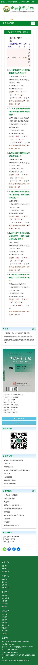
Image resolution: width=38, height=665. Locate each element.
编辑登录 (4, 606)
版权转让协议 (6, 587)
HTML (25, 92)
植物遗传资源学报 (10, 480)
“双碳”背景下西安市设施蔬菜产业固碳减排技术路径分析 (19, 112)
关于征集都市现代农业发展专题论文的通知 (18, 336)
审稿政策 (4, 595)
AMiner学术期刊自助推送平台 (14, 515)
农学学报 (7, 463)
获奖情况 (4, 568)
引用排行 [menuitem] (4, 633)
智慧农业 (7, 502)
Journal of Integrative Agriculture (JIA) (17, 470)
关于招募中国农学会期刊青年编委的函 (16, 333)
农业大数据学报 (9, 498)
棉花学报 (7, 473)
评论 (16, 104)
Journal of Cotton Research (13, 460)
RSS (20, 423)
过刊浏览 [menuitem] (4, 620)
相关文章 (23, 101)
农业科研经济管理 (10, 483)
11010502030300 (30, 655)
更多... (34, 329)
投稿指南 (4, 582)
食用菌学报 (8, 477)
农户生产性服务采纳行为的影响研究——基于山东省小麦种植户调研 (19, 236)
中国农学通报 (8, 23)
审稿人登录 (5, 598)
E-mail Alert (19, 419)
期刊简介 (4, 566)
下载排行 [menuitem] (4, 628)
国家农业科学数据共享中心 (13, 505)
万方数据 (7, 518)
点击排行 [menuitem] (4, 631)
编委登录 (4, 601)
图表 (10, 101)
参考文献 (16, 101)
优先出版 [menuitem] (4, 614)
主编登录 (4, 603)
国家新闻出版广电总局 (11, 525)
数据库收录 (5, 571)
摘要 (12, 92)
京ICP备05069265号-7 (9, 655)
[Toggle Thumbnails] (26, 58)
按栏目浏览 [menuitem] (5, 625)
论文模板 (4, 585)
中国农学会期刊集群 (11, 495)
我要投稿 (4, 579)
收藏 (27, 98)
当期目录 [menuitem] (4, 617)
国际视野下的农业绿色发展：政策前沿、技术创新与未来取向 (19, 195)
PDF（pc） (20, 95)
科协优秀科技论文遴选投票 (13, 508)
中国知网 (7, 522)
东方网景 (7, 512)
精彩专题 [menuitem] (4, 622)
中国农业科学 (8, 467)
